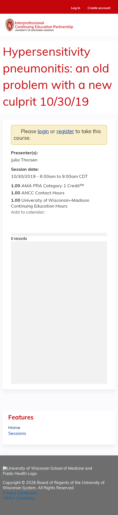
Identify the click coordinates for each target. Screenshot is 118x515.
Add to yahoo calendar (29, 222)
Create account (99, 8)
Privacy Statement (19, 493)
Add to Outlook (54, 222)
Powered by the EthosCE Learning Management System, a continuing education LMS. (95, 511)
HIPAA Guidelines (19, 499)
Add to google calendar (16, 222)
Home (14, 428)
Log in (75, 8)
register (65, 132)
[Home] (59, 23)
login (43, 132)
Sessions (17, 434)
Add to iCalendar (41, 221)
